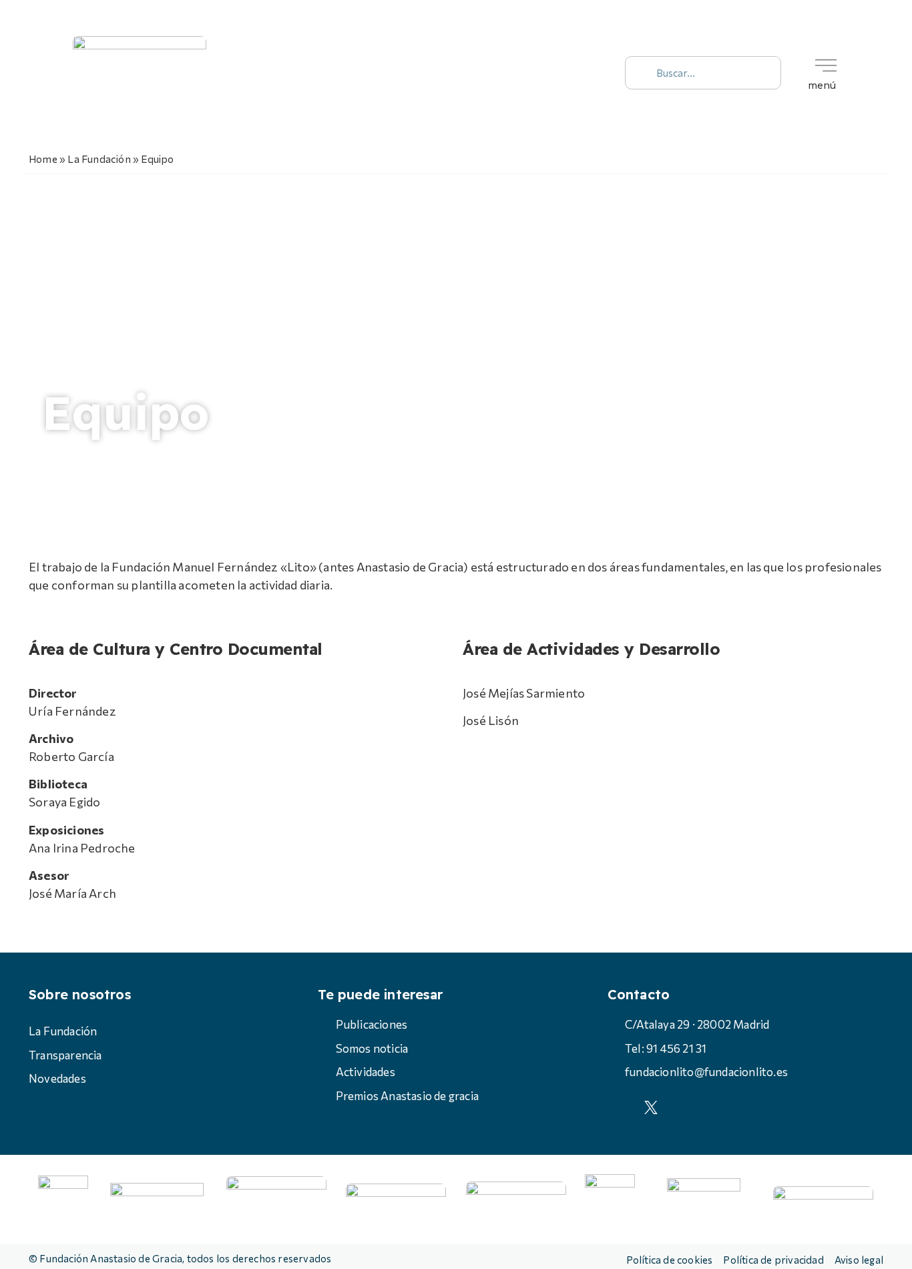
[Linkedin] (598, 72)
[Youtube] (568, 72)
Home (43, 158)
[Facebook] (478, 72)
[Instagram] (538, 72)
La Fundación (98, 158)
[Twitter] (508, 72)
